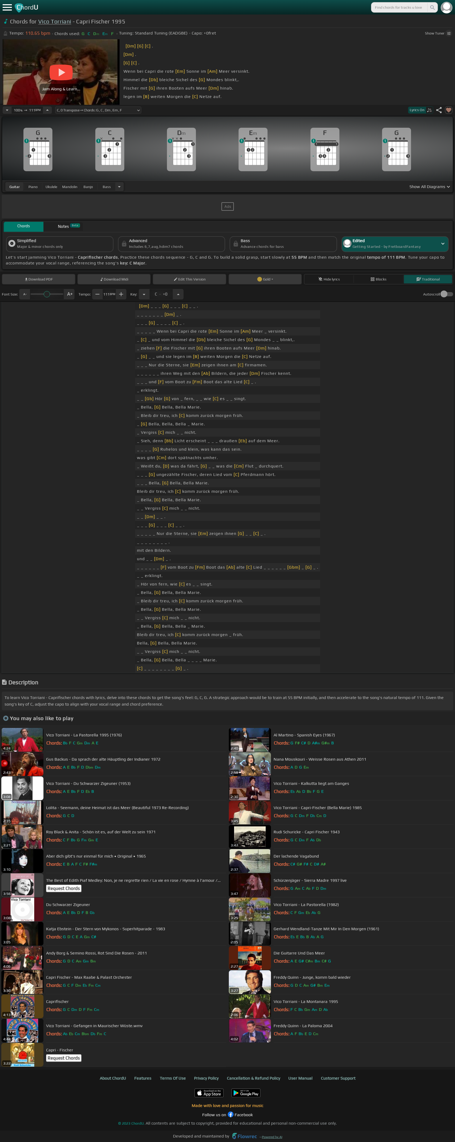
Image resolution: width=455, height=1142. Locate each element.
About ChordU (113, 1078)
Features (142, 1078)
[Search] (432, 7)
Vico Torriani (54, 21)
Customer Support (338, 1078)
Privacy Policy (206, 1078)
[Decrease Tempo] (7, 110)
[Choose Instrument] (119, 187)
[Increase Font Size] (69, 294)
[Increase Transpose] (178, 294)
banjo (88, 187)
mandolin (69, 187)
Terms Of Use (173, 1078)
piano (33, 187)
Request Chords (64, 888)
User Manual (300, 1078)
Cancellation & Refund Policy (253, 1078)
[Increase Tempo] (47, 110)
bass (107, 187)
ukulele (51, 187)
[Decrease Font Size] (24, 294)
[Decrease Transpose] (144, 294)
